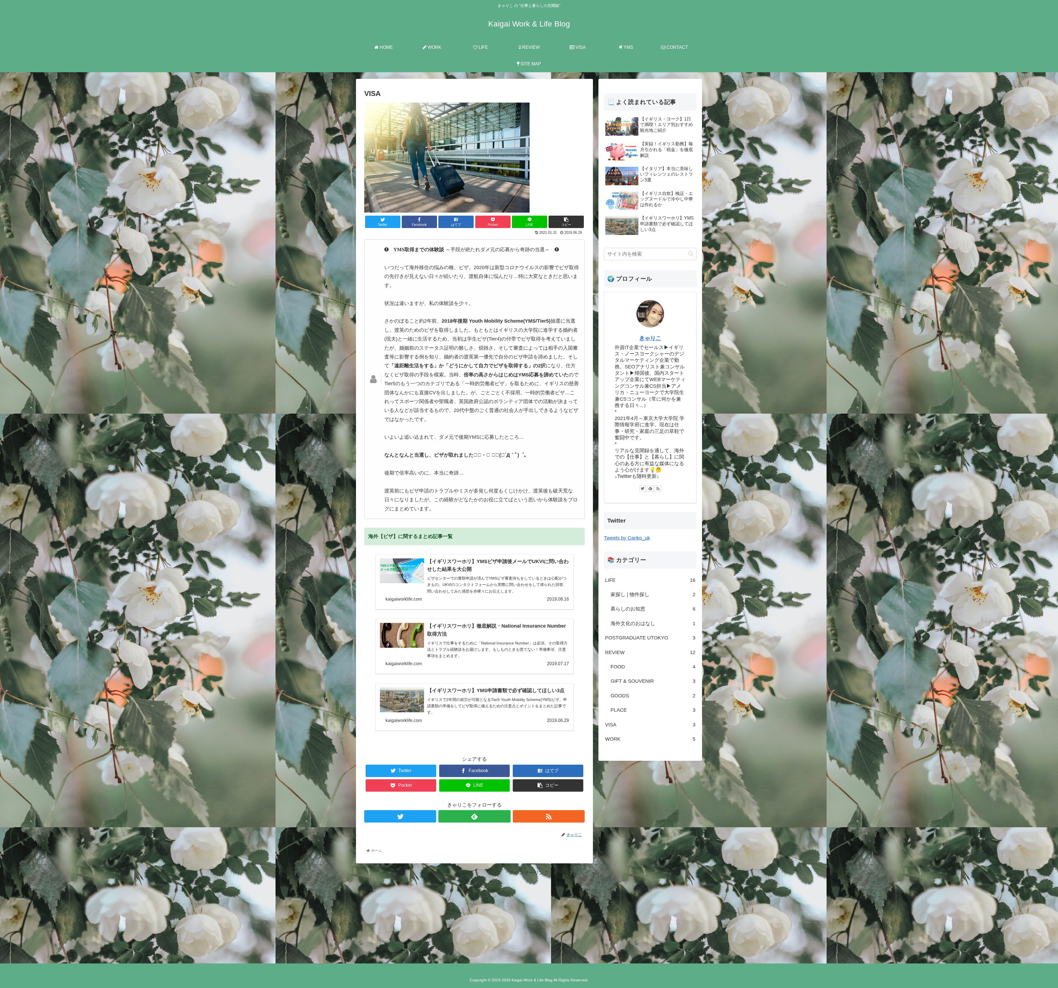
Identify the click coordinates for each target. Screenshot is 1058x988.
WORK (650, 739)
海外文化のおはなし (653, 623)
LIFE (650, 580)
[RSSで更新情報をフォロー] (549, 816)
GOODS (653, 695)
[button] (691, 254)
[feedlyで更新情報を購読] (474, 816)
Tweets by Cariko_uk (627, 538)
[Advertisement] (529, 915)
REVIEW (650, 652)
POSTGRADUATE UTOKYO (650, 638)
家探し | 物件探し (653, 594)
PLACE (653, 710)
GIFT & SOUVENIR (653, 681)
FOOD (653, 667)
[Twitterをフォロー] (400, 816)
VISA (650, 724)
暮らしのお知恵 (653, 609)
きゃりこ (650, 338)
